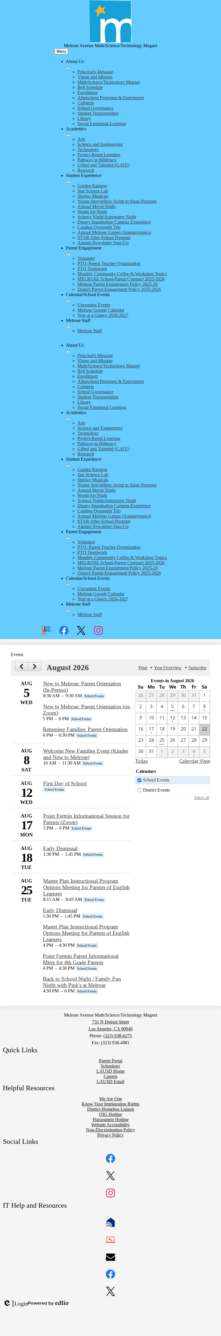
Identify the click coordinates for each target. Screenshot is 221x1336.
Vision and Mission (95, 77)
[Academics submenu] (68, 135)
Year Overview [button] (168, 667)
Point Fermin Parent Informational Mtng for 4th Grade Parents (81, 959)
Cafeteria (85, 102)
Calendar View (194, 761)
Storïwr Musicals (92, 196)
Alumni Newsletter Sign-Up (103, 242)
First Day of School (65, 783)
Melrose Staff (89, 330)
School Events (156, 779)
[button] (68, 352)
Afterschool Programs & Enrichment (110, 97)
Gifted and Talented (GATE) (103, 165)
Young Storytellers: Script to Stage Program (117, 201)
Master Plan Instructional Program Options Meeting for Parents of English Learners (86, 887)
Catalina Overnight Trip (99, 227)
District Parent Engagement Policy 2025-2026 (119, 289)
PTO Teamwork (92, 268)
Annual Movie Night (96, 206)
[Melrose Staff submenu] (68, 327)
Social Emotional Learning (101, 123)
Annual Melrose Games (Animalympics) (114, 232)
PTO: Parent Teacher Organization (108, 263)
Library (84, 118)
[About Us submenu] (68, 68)
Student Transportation (98, 113)
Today (141, 761)
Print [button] (142, 667)
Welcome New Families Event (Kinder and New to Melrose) (85, 754)
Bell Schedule (90, 87)
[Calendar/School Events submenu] (68, 301)
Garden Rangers (92, 185)
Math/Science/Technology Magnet (108, 82)
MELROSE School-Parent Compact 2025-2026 (121, 279)
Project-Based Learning (98, 154)
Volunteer (86, 258)
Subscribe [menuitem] (197, 667)
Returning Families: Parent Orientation (85, 729)
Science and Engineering (100, 144)
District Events (156, 790)
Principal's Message (95, 71)
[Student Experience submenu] (68, 182)
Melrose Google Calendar (100, 310)
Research (85, 170)
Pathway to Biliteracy (97, 159)
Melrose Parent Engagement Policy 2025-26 (117, 284)
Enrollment (87, 92)
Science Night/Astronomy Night (106, 216)
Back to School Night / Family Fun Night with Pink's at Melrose (82, 982)
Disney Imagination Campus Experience (114, 222)
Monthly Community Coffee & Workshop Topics (122, 273)
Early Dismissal (60, 848)
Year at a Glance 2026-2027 (102, 315)
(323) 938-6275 (117, 1035)
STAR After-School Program (103, 237)
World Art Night (92, 211)
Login (15, 1303)
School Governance (95, 108)
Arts (81, 139)
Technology (88, 149)
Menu (61, 51)
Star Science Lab (92, 190)
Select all (201, 797)
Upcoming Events (93, 304)
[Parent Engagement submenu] (68, 255)
